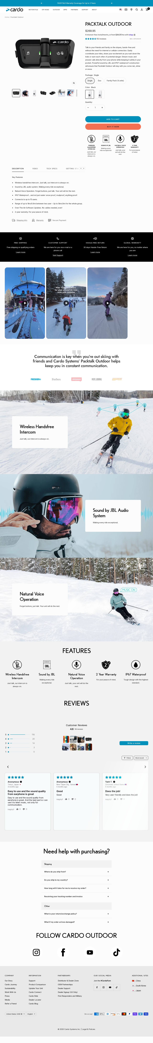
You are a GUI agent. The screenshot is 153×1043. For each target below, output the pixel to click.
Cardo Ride (33, 996)
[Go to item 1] (65, 739)
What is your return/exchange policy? (60, 914)
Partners (74, 9)
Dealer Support (64, 988)
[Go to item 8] (88, 747)
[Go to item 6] (73, 747)
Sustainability (10, 988)
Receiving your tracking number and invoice (63, 896)
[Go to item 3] (80, 739)
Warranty (40, 220)
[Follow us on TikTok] (116, 987)
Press (7, 996)
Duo (99, 80)
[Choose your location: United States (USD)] (121, 10)
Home (7, 17)
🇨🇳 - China (136, 981)
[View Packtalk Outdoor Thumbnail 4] (43, 93)
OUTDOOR (56, 9)
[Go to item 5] (65, 747)
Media (7, 1000)
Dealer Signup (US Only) (68, 992)
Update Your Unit (36, 988)
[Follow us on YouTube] (110, 987)
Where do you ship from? (55, 872)
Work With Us (10, 992)
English (30, 1014)
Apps (65, 9)
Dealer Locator (35, 1000)
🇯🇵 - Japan (136, 990)
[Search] (137, 9)
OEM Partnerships (65, 984)
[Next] (144, 767)
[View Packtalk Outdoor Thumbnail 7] (71, 93)
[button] (91, 39)
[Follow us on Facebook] (97, 987)
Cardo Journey (11, 984)
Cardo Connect (35, 992)
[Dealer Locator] (131, 9)
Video (35, 169)
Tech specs (51, 169)
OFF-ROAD (45, 9)
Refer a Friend (10, 1003)
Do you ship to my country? (56, 880)
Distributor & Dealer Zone (68, 981)
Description (18, 169)
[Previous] (8, 767)
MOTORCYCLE (33, 9)
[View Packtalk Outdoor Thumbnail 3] (34, 93)
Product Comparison (37, 984)
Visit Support (58, 255)
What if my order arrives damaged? (59, 922)
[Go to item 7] (80, 747)
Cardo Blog (33, 1003)
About (94, 9)
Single (89, 80)
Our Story (8, 981)
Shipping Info (22, 220)
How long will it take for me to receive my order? (65, 888)
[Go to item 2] (73, 739)
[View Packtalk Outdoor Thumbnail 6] (61, 93)
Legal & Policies (88, 1029)
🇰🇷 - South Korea (139, 985)
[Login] (142, 10)
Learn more (20, 252)
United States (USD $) (14, 1014)
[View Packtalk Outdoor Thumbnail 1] (16, 93)
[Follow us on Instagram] (103, 987)
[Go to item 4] (88, 739)
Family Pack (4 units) (115, 80)
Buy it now (113, 127)
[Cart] (147, 9)
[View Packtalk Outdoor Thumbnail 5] (52, 93)
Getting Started (74, 169)
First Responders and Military (70, 996)
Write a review (133, 743)
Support (85, 9)
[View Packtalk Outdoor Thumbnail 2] (25, 93)
